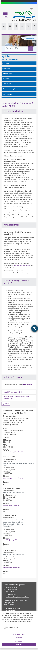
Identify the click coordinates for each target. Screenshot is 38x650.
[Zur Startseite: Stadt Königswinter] (23, 14)
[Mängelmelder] (4, 26)
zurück (7, 404)
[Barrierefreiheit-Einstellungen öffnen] (34, 328)
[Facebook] (34, 26)
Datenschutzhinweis (19, 634)
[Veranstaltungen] (16, 26)
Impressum (19, 638)
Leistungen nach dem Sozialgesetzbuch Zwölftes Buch (16, 398)
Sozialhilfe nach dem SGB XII (13, 392)
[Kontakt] (28, 26)
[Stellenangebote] (22, 26)
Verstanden (19, 645)
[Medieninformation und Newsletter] (10, 26)
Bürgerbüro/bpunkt (14, 608)
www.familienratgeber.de (22, 265)
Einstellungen (19, 641)
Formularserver (27, 384)
